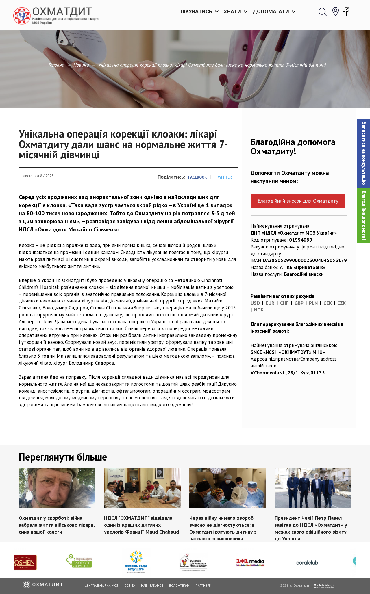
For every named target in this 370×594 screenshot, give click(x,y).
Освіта (129, 586)
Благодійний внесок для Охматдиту (298, 200)
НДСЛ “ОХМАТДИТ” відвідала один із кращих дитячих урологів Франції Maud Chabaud (141, 525)
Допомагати (271, 11)
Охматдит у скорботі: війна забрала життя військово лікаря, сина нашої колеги (57, 525)
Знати (232, 11)
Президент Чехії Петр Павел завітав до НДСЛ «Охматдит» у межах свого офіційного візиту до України (311, 528)
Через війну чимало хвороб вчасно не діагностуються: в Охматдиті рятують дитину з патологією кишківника (223, 528)
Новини (81, 65)
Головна (56, 65)
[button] (363, 153)
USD (255, 303)
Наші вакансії (152, 586)
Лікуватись (196, 11)
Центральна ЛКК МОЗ (101, 586)
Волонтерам (179, 586)
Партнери (203, 586)
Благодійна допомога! (364, 215)
